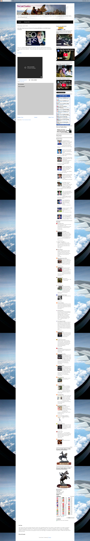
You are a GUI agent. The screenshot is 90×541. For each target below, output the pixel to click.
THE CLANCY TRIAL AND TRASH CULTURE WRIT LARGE (66, 396)
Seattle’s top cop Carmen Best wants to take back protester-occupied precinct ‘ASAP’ (67, 151)
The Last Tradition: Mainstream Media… (63, 98)
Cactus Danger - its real (66, 378)
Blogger (49, 537)
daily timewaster (61, 377)
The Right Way (60, 285)
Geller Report (60, 249)
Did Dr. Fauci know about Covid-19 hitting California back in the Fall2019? (66, 216)
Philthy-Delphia (60, 331)
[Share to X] (34, 80)
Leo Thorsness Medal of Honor (63, 303)
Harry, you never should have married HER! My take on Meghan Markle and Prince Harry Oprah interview (67, 193)
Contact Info (27, 22)
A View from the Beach (62, 405)
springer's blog (60, 439)
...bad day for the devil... (66, 440)
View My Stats (59, 136)
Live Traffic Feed (63, 95)
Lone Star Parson (61, 385)
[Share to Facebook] (35, 80)
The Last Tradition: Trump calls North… (63, 112)
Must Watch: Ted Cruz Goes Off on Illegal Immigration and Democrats (67, 183)
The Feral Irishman (61, 423)
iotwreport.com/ (61, 223)
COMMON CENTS (61, 365)
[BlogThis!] (32, 80)
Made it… (59, 242)
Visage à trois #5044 (65, 232)
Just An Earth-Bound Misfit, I (63, 415)
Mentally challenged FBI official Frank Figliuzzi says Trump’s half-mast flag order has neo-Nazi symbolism (67, 168)
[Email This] (31, 80)
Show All (71, 446)
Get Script (59, 124)
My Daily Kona (60, 266)
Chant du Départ (61, 302)
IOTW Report (60, 348)
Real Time (62, 124)
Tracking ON (66, 124)
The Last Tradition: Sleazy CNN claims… (63, 101)
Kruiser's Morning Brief (66, 286)
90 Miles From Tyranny (62, 231)
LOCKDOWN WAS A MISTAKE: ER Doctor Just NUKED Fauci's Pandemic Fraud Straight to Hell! (67, 142)
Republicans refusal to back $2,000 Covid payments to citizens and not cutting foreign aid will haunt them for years (67, 176)
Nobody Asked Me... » (62, 241)
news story (22, 81)
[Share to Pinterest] (36, 80)
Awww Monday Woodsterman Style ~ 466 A (66, 279)
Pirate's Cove (60, 431)
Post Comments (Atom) (26, 119)
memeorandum (60, 310)
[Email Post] (29, 79)
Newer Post (20, 117)
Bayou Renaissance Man (62, 258)
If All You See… (60, 432)
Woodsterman (60, 277)
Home (19, 22)
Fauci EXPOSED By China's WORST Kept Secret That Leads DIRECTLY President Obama (66, 202)
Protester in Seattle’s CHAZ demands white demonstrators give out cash (67, 209)
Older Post (51, 117)
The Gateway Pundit (61, 321)
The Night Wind (60, 394)
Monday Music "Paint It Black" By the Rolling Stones (66, 268)
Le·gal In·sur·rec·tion (62, 339)
